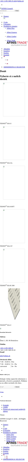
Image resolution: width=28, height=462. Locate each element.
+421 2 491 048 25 (6, 1)
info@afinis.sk (18, 1)
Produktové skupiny (10, 432)
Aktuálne (6, 447)
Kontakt (6, 55)
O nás (5, 428)
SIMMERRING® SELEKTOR (14, 67)
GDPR (5, 407)
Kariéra (5, 451)
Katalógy (6, 449)
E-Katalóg (6, 430)
